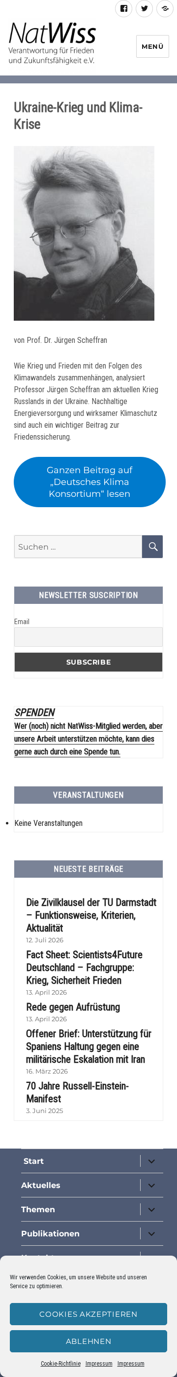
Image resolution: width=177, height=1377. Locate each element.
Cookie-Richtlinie (61, 1363)
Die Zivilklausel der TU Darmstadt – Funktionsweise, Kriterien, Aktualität (91, 915)
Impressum (99, 1363)
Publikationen (50, 1233)
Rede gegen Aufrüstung (73, 1007)
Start (32, 1161)
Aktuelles (40, 1185)
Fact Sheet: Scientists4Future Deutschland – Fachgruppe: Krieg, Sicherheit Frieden (84, 967)
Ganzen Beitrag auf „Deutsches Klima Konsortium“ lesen (89, 482)
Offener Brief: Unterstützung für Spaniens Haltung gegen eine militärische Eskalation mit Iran (88, 1046)
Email (22, 622)
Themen (38, 1209)
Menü (152, 46)
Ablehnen (89, 1341)
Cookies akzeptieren (88, 1314)
